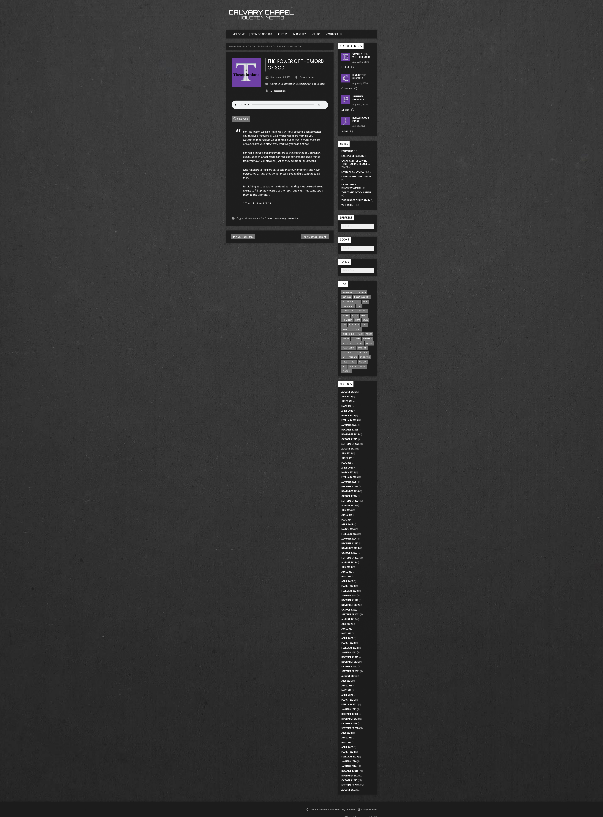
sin (344, 357)
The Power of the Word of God (287, 46)
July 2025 (346, 453)
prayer (346, 339)
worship (346, 371)
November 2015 (350, 775)
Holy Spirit (347, 320)
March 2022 (348, 643)
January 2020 (348, 761)
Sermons (241, 46)
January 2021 (348, 709)
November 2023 (350, 548)
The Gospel (253, 46)
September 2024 (350, 501)
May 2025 (346, 463)
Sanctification (288, 84)
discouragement (361, 297)
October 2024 (349, 496)
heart (363, 315)
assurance (347, 292)
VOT (344, 366)
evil (358, 301)
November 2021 (350, 662)
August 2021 (348, 676)
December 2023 (349, 543)
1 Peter (345, 110)
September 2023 (350, 558)
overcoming (280, 218)
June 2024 (346, 515)
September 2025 (350, 444)
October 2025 (349, 439)
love (364, 325)
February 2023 (349, 591)
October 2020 (349, 723)
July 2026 (346, 396)
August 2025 (348, 448)
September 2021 (350, 671)
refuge (360, 343)
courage (347, 297)
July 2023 (346, 567)
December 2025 (349, 429)
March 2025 (348, 472)
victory (362, 362)
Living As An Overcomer (355, 172)
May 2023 (346, 576)
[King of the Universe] (345, 81)
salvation (347, 353)
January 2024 (348, 538)
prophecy (367, 339)
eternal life (348, 301)
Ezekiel (345, 67)
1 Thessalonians (278, 91)
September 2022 (350, 614)
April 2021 (347, 695)
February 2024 (349, 534)
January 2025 (348, 482)
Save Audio (242, 119)
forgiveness (361, 311)
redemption (348, 343)
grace (355, 315)
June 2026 (346, 401)
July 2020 (346, 733)
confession (361, 292)
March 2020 (348, 752)
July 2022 (346, 624)
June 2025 (346, 458)
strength (353, 357)
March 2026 (348, 415)
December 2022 (349, 600)
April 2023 (347, 581)
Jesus (365, 320)
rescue (369, 343)
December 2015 (349, 771)
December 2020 (349, 714)
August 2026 (348, 392)
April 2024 (347, 524)
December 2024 (349, 486)
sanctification (361, 353)
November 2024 (350, 491)
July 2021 (346, 681)
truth (353, 362)
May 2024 (346, 519)
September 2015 (350, 785)
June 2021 (346, 685)
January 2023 (348, 595)
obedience (356, 329)
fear (359, 306)
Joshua (344, 131)
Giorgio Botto (307, 77)
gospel (346, 315)
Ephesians (347, 151)
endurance (254, 218)
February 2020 (349, 756)
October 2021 (349, 666)
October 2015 (349, 780)
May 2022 (346, 633)
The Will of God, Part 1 (313, 237)
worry (363, 366)
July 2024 (346, 510)
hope (357, 320)
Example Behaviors (352, 156)
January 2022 (348, 652)
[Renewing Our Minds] (345, 123)
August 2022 (348, 619)
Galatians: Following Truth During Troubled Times (355, 164)
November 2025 (350, 434)
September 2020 (350, 728)
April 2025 (347, 467)
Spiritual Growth (304, 84)
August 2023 (348, 562)
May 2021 (346, 690)
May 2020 (346, 742)
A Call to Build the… (244, 237)
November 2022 (350, 605)
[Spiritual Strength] (345, 102)
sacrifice (362, 348)
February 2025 (349, 477)
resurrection (349, 348)
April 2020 (347, 747)
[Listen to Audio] (352, 67)
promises (356, 339)
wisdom (352, 366)
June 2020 (346, 737)
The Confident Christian (356, 192)
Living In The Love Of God (356, 176)
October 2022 (349, 610)
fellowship (348, 311)
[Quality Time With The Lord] (345, 59)
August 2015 (348, 790)
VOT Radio (347, 205)
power (369, 334)
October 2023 (349, 553)
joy (344, 325)
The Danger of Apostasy (355, 200)
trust (345, 362)
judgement (354, 325)
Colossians (346, 88)
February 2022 (349, 648)
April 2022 (347, 638)
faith (365, 301)
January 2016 (348, 766)
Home (232, 46)
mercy (345, 329)
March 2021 (348, 700)
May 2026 (346, 406)
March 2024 (348, 529)
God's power (267, 218)
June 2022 (346, 629)
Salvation (265, 46)
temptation (365, 357)
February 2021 (349, 704)
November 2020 (350, 719)
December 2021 (349, 657)
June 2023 (346, 572)
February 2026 (349, 420)
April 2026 (347, 411)
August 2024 (348, 505)
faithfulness (348, 306)
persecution (293, 218)
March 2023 (348, 586)
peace (360, 334)
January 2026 (348, 425)
